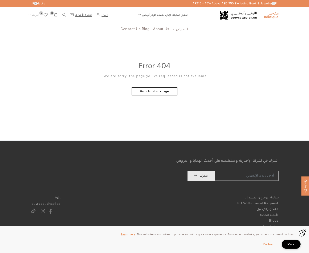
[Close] (305, 230)
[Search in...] (64, 15)
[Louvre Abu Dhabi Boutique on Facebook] (50, 211)
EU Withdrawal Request (258, 203)
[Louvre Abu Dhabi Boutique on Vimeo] (33, 211)
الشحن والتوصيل (268, 209)
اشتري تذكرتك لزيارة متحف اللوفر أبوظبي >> (163, 15)
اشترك (204, 175)
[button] (33, 15)
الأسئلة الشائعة (269, 215)
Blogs (274, 220)
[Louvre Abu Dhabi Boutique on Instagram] (43, 211)
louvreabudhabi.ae (45, 204)
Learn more (128, 235)
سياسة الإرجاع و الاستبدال (262, 197)
